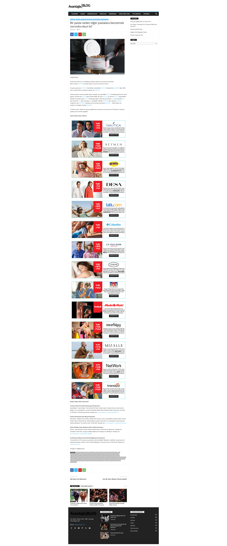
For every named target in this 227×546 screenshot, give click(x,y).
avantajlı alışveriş (75, 455)
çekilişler (112, 457)
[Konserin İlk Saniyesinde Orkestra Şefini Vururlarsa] (98, 495)
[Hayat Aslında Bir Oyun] (104, 535)
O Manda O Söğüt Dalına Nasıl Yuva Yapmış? (78, 504)
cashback (84, 457)
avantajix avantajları (83, 454)
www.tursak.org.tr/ (75, 444)
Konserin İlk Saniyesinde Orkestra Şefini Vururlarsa (97, 504)
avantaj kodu (74, 454)
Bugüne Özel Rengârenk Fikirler (138, 32)
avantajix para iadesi (107, 454)
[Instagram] (75, 528)
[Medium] (79, 528)
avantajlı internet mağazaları (112, 455)
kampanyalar (111, 458)
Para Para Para (124, 14)
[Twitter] (76, 34)
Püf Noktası (136, 14)
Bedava (78, 19)
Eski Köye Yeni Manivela (78, 479)
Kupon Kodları (104, 19)
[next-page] (126, 486)
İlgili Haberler (75, 486)
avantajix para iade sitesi (95, 454)
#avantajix (79, 452)
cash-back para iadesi (76, 457)
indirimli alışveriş (85, 458)
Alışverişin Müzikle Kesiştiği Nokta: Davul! (116, 504)
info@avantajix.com (79, 524)
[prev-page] (124, 486)
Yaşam (82, 14)
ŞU (112, 98)
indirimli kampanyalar (95, 458)
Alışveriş (74, 14)
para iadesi (73, 460)
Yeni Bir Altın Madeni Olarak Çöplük (115, 479)
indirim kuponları (75, 458)
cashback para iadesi (92, 457)
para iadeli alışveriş (120, 458)
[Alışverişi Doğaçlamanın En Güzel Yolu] (104, 518)
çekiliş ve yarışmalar (103, 457)
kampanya (104, 458)
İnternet (146, 14)
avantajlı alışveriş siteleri (87, 455)
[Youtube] (90, 528)
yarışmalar (73, 462)
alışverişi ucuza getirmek (113, 452)
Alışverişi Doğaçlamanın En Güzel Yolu (140, 21)
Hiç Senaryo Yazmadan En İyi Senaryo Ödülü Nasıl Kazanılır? (143, 25)
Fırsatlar (103, 14)
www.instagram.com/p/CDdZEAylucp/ (115, 423)
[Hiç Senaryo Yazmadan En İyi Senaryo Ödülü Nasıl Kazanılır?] (104, 526)
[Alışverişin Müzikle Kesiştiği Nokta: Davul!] (118, 495)
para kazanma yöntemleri (106, 460)
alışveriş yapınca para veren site (99, 452)
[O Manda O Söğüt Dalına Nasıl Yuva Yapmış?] (79, 495)
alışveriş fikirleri (87, 452)
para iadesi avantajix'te (82, 460)
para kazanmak (116, 460)
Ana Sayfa (72, 17)
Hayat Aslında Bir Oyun (136, 29)
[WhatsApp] (84, 34)
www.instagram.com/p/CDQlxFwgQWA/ (81, 433)
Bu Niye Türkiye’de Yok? (136, 35)
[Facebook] (72, 34)
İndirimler (112, 14)
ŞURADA (80, 83)
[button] (156, 14)
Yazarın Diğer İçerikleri (86, 486)
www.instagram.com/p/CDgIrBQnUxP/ (108, 412)
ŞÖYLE (108, 94)
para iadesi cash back (94, 460)
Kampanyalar (92, 14)
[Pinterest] (80, 34)
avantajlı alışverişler (99, 455)
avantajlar (116, 454)
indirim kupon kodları (120, 457)
